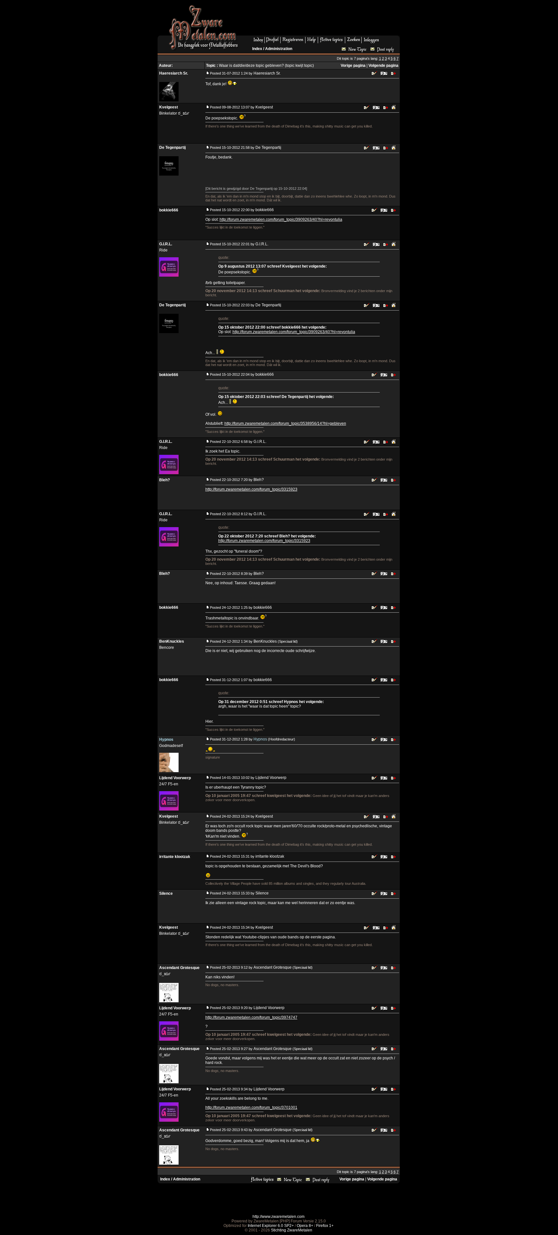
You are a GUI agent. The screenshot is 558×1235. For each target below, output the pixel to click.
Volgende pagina (383, 65)
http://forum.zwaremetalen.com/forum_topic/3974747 (251, 1017)
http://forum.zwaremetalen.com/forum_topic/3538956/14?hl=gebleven (285, 423)
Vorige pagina (353, 65)
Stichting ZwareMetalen (291, 1230)
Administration (278, 48)
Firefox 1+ (325, 1225)
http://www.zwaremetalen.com (279, 1216)
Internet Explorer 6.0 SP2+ (271, 1225)
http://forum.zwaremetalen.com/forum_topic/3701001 (251, 1107)
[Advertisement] (321, 19)
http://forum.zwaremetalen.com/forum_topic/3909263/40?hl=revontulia (281, 219)
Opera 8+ (305, 1225)
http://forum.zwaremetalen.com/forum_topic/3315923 (251, 489)
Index (257, 48)
